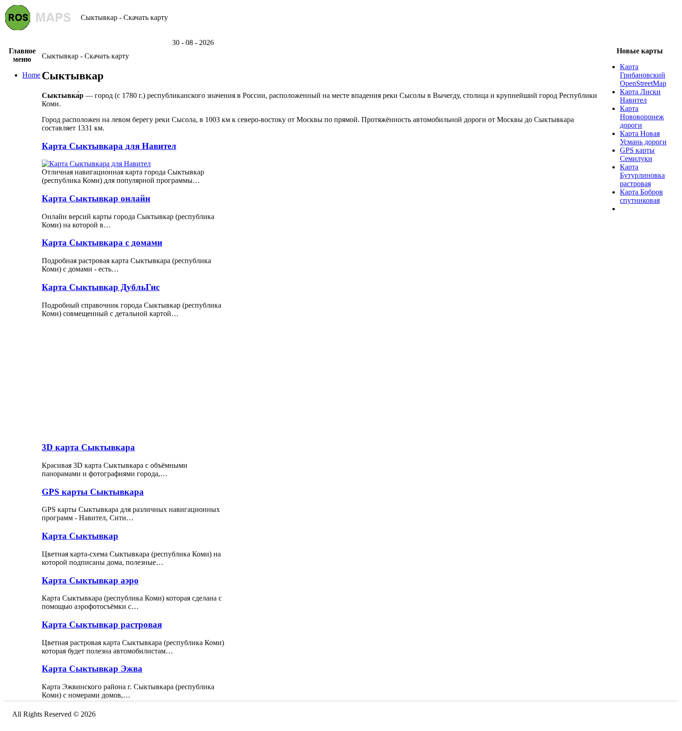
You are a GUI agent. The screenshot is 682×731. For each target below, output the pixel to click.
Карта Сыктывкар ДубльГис (101, 287)
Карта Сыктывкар (80, 536)
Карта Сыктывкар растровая (102, 624)
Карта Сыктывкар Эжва (92, 668)
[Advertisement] (341, 35)
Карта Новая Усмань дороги (643, 137)
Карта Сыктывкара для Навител (109, 146)
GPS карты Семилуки (637, 154)
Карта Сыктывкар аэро (90, 580)
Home (31, 75)
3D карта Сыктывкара (88, 447)
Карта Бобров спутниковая (641, 196)
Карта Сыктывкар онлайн (96, 198)
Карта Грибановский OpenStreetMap (643, 75)
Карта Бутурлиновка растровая (642, 175)
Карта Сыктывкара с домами (102, 242)
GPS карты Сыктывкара (93, 492)
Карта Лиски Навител (640, 96)
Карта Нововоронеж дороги (642, 116)
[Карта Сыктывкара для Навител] (96, 164)
